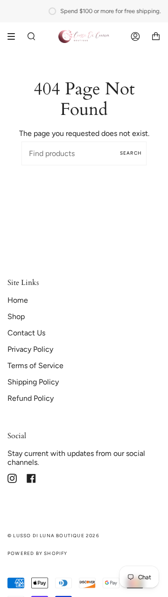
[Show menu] (14, 36)
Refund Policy (30, 398)
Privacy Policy (30, 349)
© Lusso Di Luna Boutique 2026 (53, 536)
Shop (16, 316)
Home (17, 300)
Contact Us (26, 332)
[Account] (135, 36)
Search (131, 153)
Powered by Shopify (37, 553)
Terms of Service (35, 365)
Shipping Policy (33, 381)
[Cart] (156, 36)
